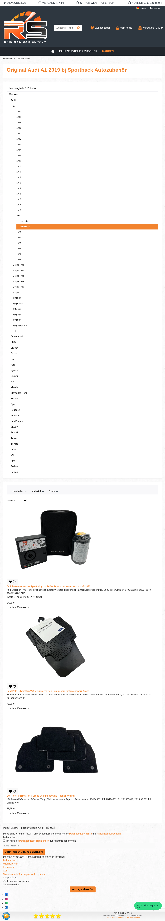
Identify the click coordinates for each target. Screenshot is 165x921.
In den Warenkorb (19, 607)
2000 (18, 111)
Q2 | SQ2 (17, 298)
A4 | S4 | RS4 (18, 271)
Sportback (25, 227)
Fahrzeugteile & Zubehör (23, 88)
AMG (13, 460)
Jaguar (14, 376)
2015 (18, 194)
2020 (18, 232)
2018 (18, 210)
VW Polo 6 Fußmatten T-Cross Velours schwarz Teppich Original (41, 795)
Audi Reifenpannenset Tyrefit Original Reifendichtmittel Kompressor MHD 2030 (48, 586)
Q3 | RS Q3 (18, 303)
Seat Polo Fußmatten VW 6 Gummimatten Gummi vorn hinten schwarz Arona (48, 691)
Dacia (14, 353)
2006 (18, 144)
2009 (18, 161)
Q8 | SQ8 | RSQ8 (20, 325)
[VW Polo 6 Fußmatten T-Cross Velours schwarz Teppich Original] (55, 751)
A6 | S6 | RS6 (18, 281)
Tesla (14, 438)
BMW (13, 342)
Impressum (9, 867)
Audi (13, 100)
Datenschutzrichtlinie (80, 833)
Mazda (14, 387)
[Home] (53, 51)
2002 (18, 122)
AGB (5, 870)
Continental (17, 336)
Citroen (14, 347)
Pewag (14, 472)
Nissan (14, 398)
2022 (18, 243)
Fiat (13, 359)
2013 (18, 183)
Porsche (15, 415)
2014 (18, 188)
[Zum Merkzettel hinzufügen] (12, 582)
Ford (13, 364)
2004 (18, 133)
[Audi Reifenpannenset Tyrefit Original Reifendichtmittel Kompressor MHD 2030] (55, 542)
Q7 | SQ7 (17, 320)
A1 (14, 106)
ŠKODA (14, 427)
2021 (18, 238)
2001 (18, 117)
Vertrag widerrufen (82, 889)
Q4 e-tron (17, 309)
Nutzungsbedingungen (109, 833)
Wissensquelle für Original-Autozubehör (24, 874)
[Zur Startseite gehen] (25, 27)
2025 (18, 260)
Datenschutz (10, 860)
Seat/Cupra (17, 421)
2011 (18, 172)
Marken (13, 94)
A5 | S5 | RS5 (18, 276)
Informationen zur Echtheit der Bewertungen (123, 917)
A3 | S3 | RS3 (18, 265)
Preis (52, 491)
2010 (18, 166)
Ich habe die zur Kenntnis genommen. (41, 841)
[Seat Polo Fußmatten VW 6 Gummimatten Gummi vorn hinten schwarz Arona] (55, 647)
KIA (12, 381)
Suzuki (14, 432)
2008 (18, 155)
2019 (18, 216)
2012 (18, 177)
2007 (18, 150)
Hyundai (15, 370)
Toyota (14, 444)
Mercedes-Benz (19, 393)
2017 (18, 205)
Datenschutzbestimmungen (34, 841)
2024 (18, 254)
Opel (13, 404)
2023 (18, 249)
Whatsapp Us (151, 905)
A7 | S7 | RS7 (18, 287)
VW (12, 455)
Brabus (14, 466)
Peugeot (15, 410)
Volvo (13, 449)
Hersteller (18, 491)
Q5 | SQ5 (17, 314)
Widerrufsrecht (11, 863)
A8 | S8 (16, 292)
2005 (18, 139)
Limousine (24, 221)
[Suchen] (78, 28)
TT (14, 331)
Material (36, 491)
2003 (18, 128)
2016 (18, 199)
